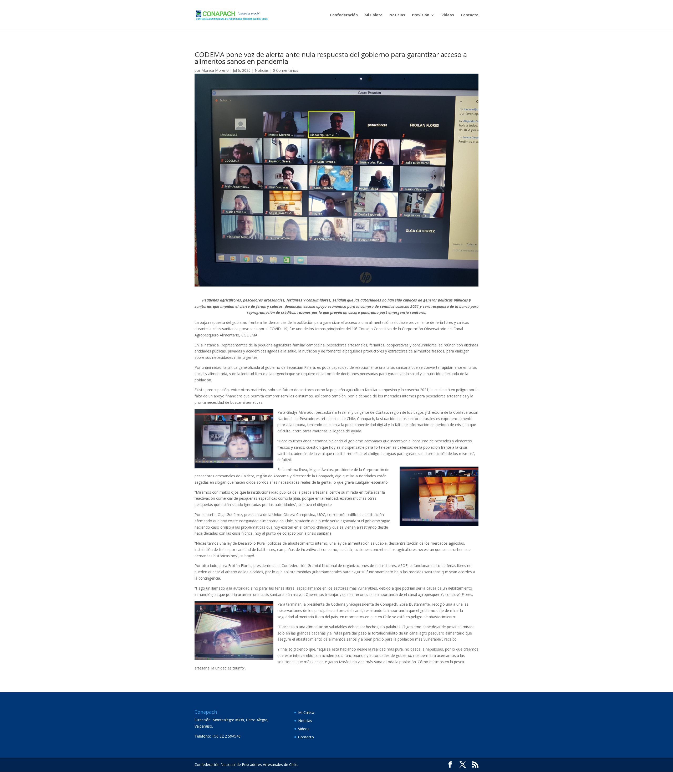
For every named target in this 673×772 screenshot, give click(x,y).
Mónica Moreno (215, 70)
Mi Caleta (374, 15)
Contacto (469, 15)
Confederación (344, 15)
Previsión (420, 15)
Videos (447, 15)
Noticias (397, 15)
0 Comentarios (285, 70)
